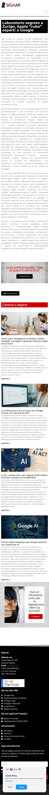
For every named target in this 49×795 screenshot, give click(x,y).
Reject (10, 787)
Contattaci (35, 616)
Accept (21, 787)
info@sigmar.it (13, 665)
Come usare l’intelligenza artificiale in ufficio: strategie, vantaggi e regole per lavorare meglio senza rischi (24, 341)
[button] (46, 12)
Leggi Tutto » (5, 378)
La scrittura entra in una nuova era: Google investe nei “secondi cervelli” (22, 411)
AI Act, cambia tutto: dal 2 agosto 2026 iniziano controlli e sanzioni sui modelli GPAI (24, 476)
